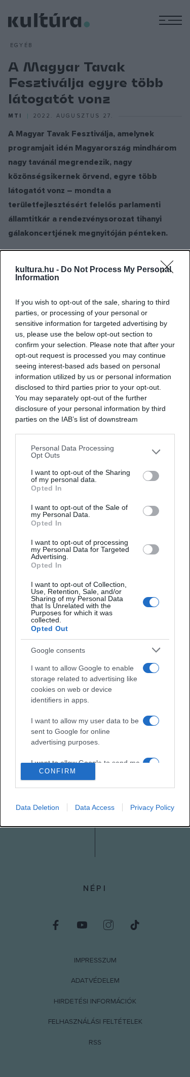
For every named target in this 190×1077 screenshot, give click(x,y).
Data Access (95, 807)
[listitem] (95, 451)
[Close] (170, 270)
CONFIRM (58, 771)
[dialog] (95, 538)
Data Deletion (37, 807)
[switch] (151, 476)
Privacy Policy (152, 807)
